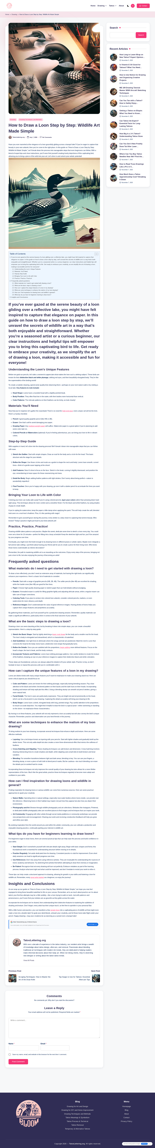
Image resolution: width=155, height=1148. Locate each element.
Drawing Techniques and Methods (30, 119)
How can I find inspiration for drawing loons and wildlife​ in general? (35, 292)
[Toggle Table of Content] (95, 254)
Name (12, 1044)
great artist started (37, 877)
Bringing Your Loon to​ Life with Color (26, 276)
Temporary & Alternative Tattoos (77, 1129)
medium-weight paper (37, 426)
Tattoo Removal (77, 1125)
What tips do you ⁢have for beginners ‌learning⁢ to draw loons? (33, 295)
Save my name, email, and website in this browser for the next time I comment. (39, 1054)
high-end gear (67, 411)
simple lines (55, 910)
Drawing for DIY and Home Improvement (77, 1110)
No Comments (47, 137)
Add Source (144, 1143)
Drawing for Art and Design (77, 1106)
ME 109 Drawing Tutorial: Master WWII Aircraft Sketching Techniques (132, 90)
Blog (126, 1110)
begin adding (65, 647)
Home (7, 14)
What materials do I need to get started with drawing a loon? (33, 283)
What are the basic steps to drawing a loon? (28, 285)
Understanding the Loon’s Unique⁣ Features (28, 269)
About (126, 1114)
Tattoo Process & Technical (77, 1121)
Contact (126, 1118)
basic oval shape (59, 634)
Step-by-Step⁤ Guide (21, 274)
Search (114, 27)
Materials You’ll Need (21, 271)
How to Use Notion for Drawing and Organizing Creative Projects (132, 77)
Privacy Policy (126, 1121)
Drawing (14, 14)
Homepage (126, 1106)
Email (44, 1044)
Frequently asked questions (20, 281)
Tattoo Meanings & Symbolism (77, 1118)
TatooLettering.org (34, 940)
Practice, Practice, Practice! (23, 278)
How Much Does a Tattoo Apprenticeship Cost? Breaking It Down (132, 176)
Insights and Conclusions (19, 297)
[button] (143, 6)
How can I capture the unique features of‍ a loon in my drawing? (34, 288)
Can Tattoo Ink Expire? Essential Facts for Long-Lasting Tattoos (130, 123)
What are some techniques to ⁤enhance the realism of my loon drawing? (36, 290)
